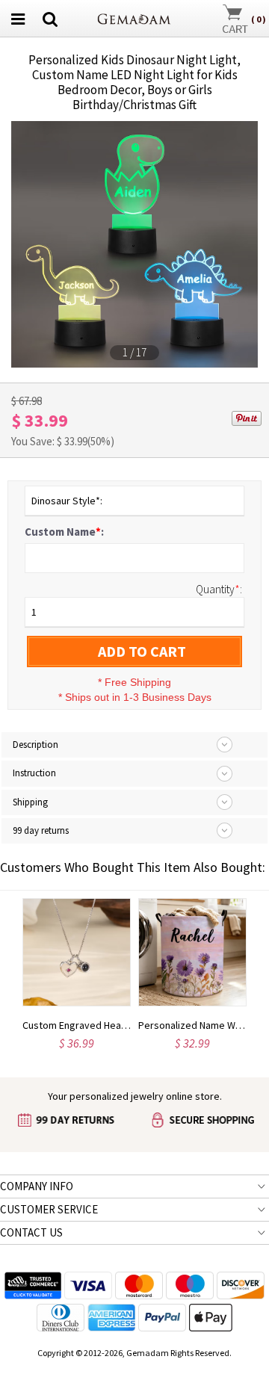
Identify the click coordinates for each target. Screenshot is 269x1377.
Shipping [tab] (30, 802)
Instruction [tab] (34, 773)
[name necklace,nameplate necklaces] (134, 16)
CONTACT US (31, 1232)
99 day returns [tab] (41, 830)
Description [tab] (35, 744)
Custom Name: (64, 532)
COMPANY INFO (36, 1186)
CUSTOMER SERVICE (49, 1209)
